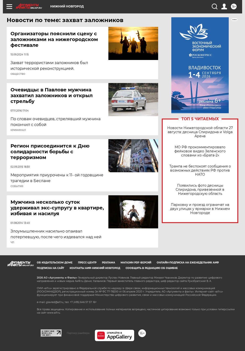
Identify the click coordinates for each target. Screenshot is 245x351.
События (17, 186)
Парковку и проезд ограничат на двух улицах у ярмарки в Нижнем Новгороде (200, 209)
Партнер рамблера (78, 333)
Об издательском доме (54, 262)
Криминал (18, 130)
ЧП (12, 242)
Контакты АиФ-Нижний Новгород (95, 268)
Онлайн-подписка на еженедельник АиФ (188, 262)
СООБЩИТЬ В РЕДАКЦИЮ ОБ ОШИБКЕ (152, 268)
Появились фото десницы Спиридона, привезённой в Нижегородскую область (200, 190)
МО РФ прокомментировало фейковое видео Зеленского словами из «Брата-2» (200, 151)
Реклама (108, 262)
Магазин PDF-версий (136, 262)
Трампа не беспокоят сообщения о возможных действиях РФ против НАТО (200, 170)
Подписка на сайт (50, 268)
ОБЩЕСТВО (18, 74)
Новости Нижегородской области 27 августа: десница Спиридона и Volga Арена (200, 132)
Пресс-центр (87, 262)
